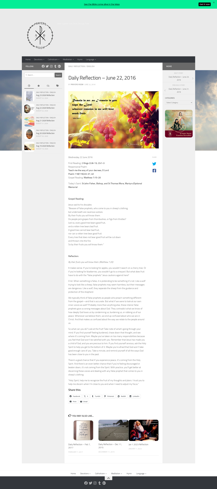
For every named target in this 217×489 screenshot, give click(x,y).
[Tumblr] (55, 66)
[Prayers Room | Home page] (40, 35)
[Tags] (57, 86)
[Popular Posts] (38, 86)
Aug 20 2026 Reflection (45, 133)
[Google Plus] (59, 66)
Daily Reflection (76, 66)
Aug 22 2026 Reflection (45, 108)
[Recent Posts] (29, 86)
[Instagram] (51, 66)
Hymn (80, 59)
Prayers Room (77, 84)
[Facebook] (43, 66)
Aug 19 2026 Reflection (45, 146)
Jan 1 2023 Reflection (138, 444)
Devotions (38, 59)
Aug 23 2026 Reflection (45, 95)
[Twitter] (47, 66)
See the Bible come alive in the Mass (102, 4)
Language (90, 59)
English (91, 66)
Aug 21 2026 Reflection (45, 120)
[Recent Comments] (48, 86)
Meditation (67, 59)
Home (28, 59)
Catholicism (53, 59)
